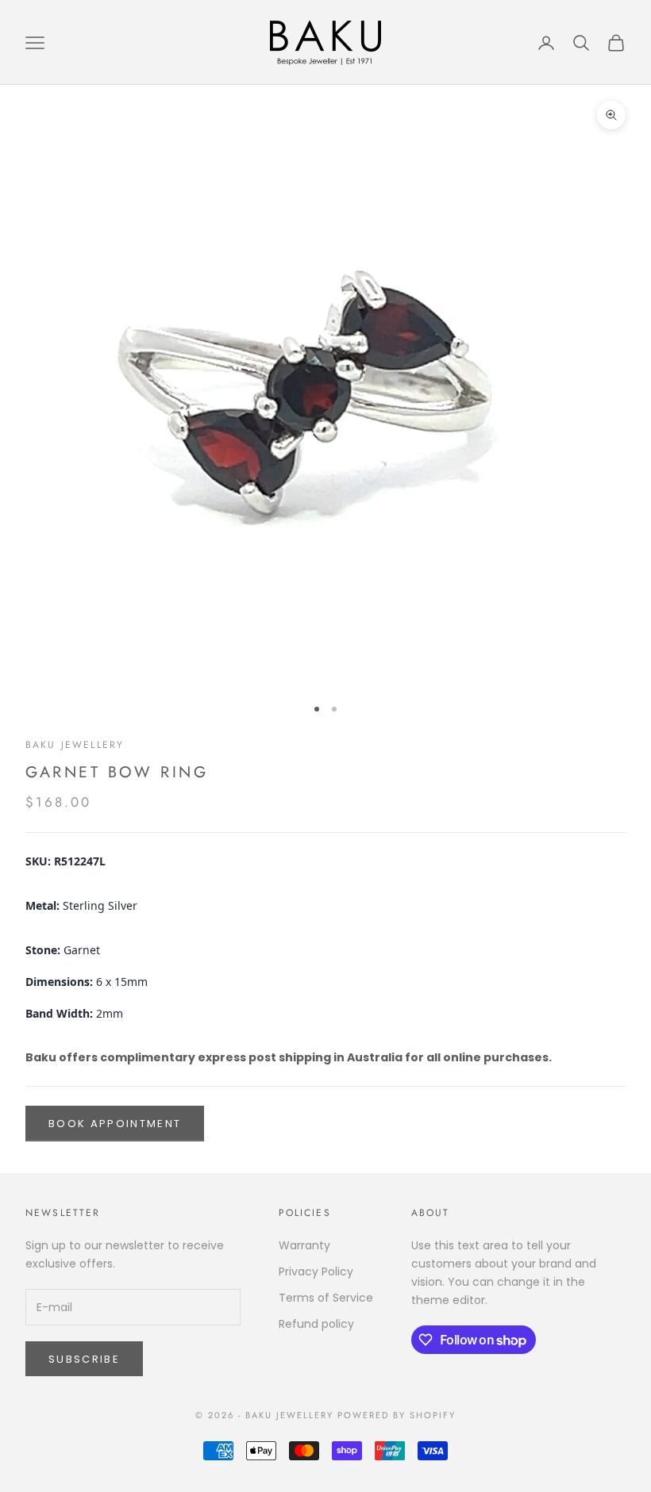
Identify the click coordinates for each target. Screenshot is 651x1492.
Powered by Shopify (396, 1415)
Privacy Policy (316, 1271)
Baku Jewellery (74, 745)
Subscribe (84, 1359)
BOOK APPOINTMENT (114, 1123)
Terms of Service (326, 1298)
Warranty (304, 1245)
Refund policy (316, 1324)
